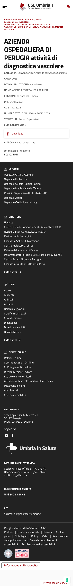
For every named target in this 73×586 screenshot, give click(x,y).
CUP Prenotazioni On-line (19, 362)
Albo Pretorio (11, 390)
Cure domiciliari (13, 318)
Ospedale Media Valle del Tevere (22, 188)
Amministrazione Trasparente (27, 19)
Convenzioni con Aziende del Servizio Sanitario (26, 24)
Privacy (47, 532)
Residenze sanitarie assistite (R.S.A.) (24, 231)
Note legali (21, 536)
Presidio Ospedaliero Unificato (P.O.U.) (25, 193)
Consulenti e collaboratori (16, 21)
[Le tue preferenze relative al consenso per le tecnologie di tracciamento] (67, 580)
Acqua (7, 290)
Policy (34, 536)
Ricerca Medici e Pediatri (18, 372)
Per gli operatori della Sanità (20, 528)
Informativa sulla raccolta (21, 565)
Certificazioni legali (15, 313)
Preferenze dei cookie (55, 583)
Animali (8, 299)
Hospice (8, 222)
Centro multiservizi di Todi (19, 245)
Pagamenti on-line (14, 386)
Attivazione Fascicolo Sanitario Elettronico (28, 381)
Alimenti (9, 295)
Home (7, 19)
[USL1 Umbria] (36, 6)
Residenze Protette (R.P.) (18, 236)
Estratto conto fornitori (17, 376)
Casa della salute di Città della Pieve (24, 264)
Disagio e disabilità (14, 327)
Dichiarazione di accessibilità (38, 544)
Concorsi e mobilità (15, 395)
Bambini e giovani (14, 309)
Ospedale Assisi (13, 198)
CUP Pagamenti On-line (17, 367)
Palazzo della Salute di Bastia (21, 250)
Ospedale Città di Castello (18, 174)
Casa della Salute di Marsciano (21, 241)
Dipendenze (10, 323)
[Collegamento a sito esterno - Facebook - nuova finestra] (12, 435)
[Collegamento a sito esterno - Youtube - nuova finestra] (6, 435)
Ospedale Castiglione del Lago (21, 202)
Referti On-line (13, 358)
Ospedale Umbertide (15, 179)
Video (45, 536)
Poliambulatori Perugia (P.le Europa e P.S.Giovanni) (33, 255)
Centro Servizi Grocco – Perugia (22, 259)
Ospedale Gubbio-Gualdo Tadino (22, 184)
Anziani (8, 304)
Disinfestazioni (12, 332)
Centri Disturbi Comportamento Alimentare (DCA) (32, 227)
